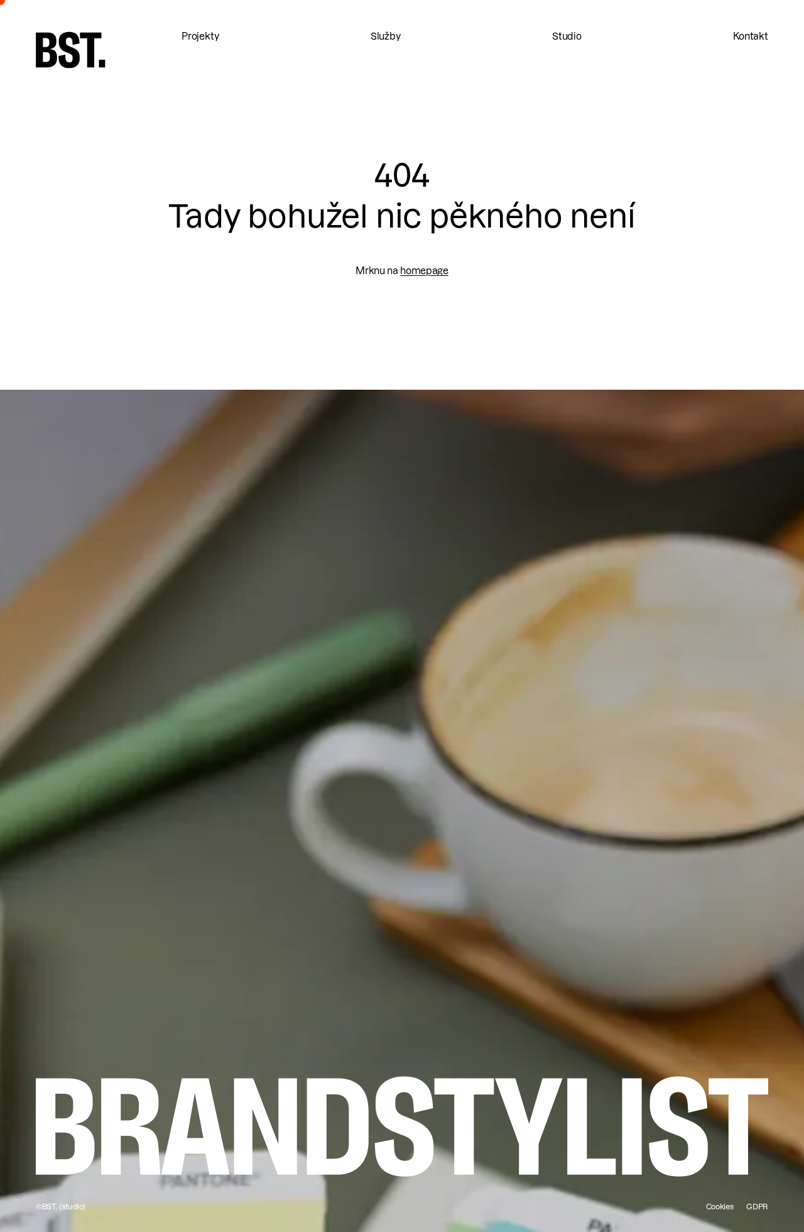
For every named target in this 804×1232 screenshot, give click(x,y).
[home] (71, 50)
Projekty (200, 36)
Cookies (720, 1206)
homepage (424, 270)
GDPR (757, 1206)
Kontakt (750, 36)
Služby (386, 36)
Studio (567, 36)
